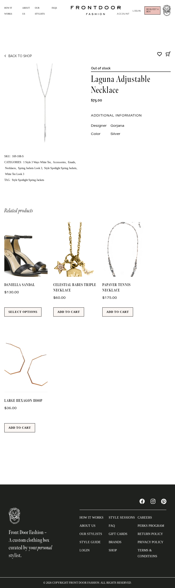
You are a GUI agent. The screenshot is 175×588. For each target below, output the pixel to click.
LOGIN (85, 550)
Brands (115, 542)
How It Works (91, 517)
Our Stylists (91, 534)
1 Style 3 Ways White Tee (37, 162)
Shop (113, 550)
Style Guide (90, 542)
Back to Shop (20, 56)
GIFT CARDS (118, 534)
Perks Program (151, 525)
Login (137, 11)
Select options (22, 312)
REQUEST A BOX (152, 10)
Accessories (59, 162)
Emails (71, 162)
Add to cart (68, 312)
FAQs (54, 8)
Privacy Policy (150, 542)
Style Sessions (122, 517)
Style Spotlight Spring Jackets (60, 168)
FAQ (112, 525)
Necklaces (10, 168)
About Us (87, 525)
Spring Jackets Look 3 (30, 168)
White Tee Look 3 (14, 174)
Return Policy (150, 534)
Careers (145, 517)
